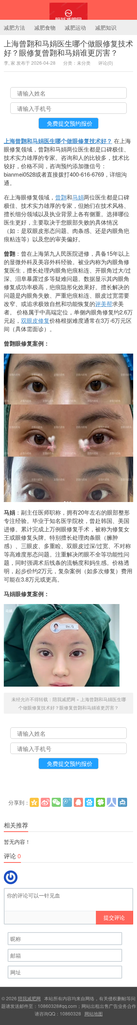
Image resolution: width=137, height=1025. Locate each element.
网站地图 (93, 1013)
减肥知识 (105, 27)
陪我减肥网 (68, 10)
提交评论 (114, 917)
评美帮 (103, 304)
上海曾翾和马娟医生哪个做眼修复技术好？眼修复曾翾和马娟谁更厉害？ (68, 48)
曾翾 (61, 197)
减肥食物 (45, 27)
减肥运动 (75, 27)
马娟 (78, 197)
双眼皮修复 (35, 320)
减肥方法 (14, 27)
